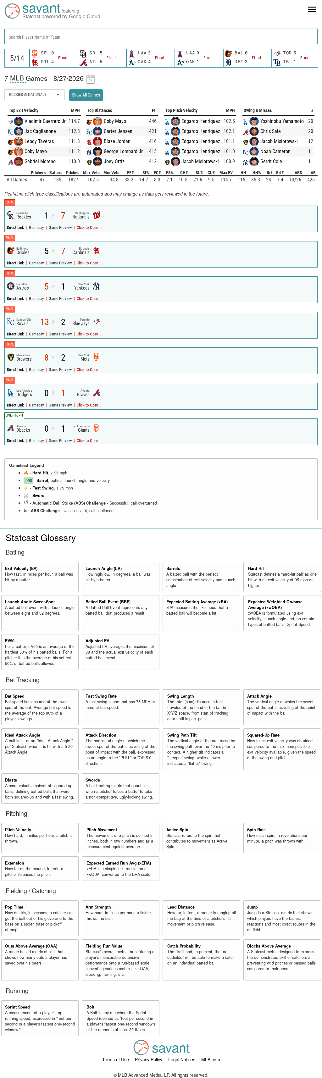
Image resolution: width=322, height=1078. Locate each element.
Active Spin (177, 829)
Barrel (42, 480)
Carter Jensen (118, 131)
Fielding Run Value (104, 946)
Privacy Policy (149, 1059)
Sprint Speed (17, 1007)
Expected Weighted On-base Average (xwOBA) (275, 604)
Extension (14, 863)
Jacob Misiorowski (200, 161)
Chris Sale (270, 131)
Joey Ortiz (114, 161)
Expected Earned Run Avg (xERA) (118, 863)
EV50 (9, 641)
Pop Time (14, 907)
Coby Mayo (36, 151)
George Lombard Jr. (124, 151)
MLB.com (210, 1059)
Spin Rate (256, 829)
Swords (93, 780)
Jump (252, 907)
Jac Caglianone (40, 131)
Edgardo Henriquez (200, 121)
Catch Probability (184, 946)
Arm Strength (98, 907)
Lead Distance (181, 907)
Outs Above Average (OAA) (31, 946)
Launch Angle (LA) (104, 568)
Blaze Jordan (117, 141)
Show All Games (86, 94)
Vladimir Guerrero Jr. (46, 121)
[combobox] (161, 36)
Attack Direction (101, 735)
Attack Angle (259, 696)
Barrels (173, 568)
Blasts (11, 780)
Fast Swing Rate (101, 696)
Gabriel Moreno (40, 161)
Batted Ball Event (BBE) (108, 602)
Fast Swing (43, 488)
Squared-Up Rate (263, 735)
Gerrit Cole (271, 161)
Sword (38, 495)
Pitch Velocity (18, 829)
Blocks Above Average (269, 946)
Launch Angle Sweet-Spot (30, 602)
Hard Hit (40, 473)
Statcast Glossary (41, 537)
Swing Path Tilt (182, 735)
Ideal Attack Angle (22, 735)
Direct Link (16, 227)
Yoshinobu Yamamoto (282, 121)
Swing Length (180, 696)
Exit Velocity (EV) (21, 568)
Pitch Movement (101, 829)
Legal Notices (182, 1059)
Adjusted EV (97, 641)
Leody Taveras (39, 141)
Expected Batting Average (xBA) (197, 602)
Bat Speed (15, 696)
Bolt (90, 1007)
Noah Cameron (275, 151)
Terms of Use (116, 1059)
